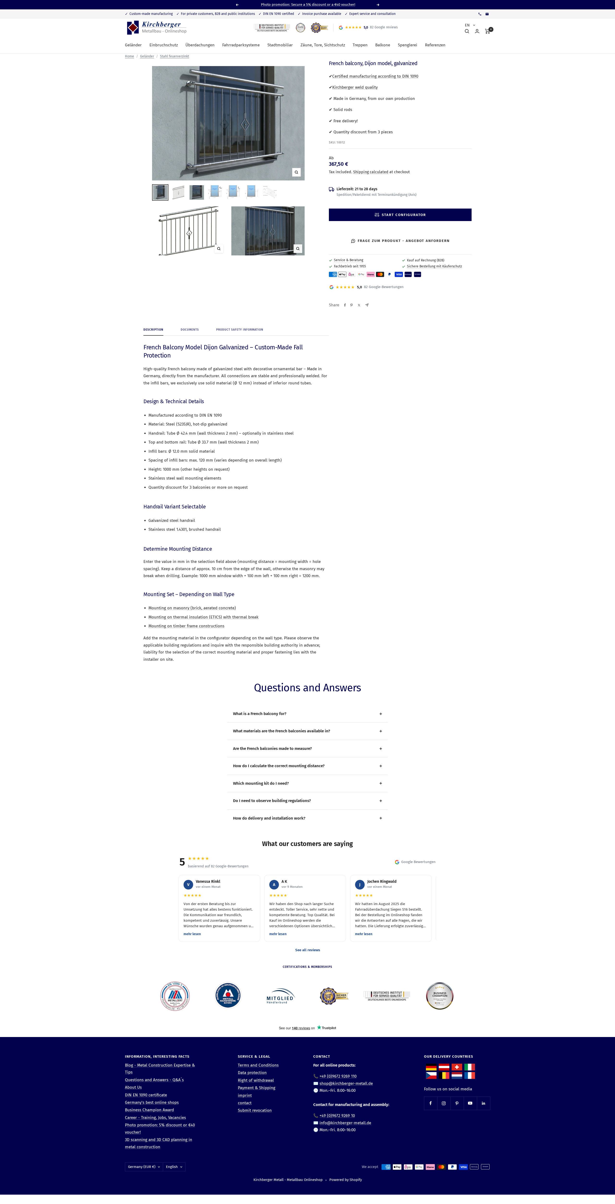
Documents (190, 329)
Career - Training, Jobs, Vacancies (155, 1117)
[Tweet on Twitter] (359, 305)
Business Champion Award (149, 1109)
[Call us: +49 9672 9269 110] (480, 14)
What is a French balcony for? (259, 713)
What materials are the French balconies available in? (281, 731)
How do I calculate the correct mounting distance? (279, 765)
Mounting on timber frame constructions (186, 626)
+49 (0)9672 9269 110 (338, 1076)
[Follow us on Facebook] (430, 1103)
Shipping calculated (370, 172)
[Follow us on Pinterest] (457, 1103)
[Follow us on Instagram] (443, 1103)
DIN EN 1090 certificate (146, 1095)
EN (468, 25)
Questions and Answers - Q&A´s (154, 1079)
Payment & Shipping (256, 1087)
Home (129, 56)
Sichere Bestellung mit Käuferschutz (434, 266)
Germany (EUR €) (141, 1167)
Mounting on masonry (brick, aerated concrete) (192, 608)
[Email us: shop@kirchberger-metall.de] (487, 14)
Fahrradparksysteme (241, 45)
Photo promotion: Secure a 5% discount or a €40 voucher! (308, 4)
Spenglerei (407, 45)
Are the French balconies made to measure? (272, 748)
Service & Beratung (348, 260)
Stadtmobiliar (280, 45)
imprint (245, 1095)
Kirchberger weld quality (355, 87)
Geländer (133, 45)
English (172, 1167)
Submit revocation (255, 1110)
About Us (133, 1087)
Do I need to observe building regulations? (272, 800)
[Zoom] (188, 230)
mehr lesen (192, 934)
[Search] (467, 31)
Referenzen (435, 45)
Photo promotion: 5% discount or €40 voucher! (160, 1129)
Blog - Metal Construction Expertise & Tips (160, 1069)
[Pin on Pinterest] (351, 305)
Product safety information (239, 329)
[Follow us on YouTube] (470, 1103)
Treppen (360, 45)
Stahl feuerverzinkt (174, 56)
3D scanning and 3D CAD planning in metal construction (158, 1143)
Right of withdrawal (256, 1080)
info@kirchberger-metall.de (345, 1122)
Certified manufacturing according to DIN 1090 (375, 76)
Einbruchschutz (163, 45)
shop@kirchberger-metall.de (346, 1083)
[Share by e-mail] (367, 305)
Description (153, 329)
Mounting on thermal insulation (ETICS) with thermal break (203, 617)
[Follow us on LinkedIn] (483, 1103)
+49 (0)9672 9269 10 (337, 1115)
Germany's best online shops (152, 1102)
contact (245, 1102)
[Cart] (487, 31)
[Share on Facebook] (345, 305)
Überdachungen (200, 45)
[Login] (477, 31)
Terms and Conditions (258, 1065)
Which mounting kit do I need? (261, 783)
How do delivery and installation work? (269, 818)
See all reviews (307, 950)
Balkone (382, 45)
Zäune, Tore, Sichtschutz (323, 45)
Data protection (252, 1072)
